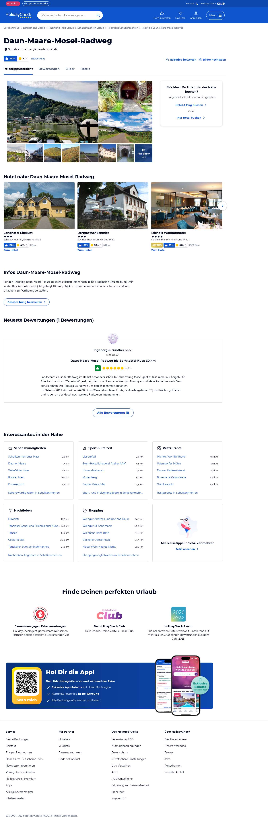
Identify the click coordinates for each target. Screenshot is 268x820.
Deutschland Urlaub (34, 27)
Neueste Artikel (174, 772)
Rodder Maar (16, 477)
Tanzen (12, 533)
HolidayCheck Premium (21, 778)
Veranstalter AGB (123, 739)
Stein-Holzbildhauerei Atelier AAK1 (104, 463)
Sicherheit (118, 792)
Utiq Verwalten (121, 765)
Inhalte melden (15, 798)
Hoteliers (64, 739)
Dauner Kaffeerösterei (171, 470)
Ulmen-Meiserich (93, 470)
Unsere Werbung (175, 746)
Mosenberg (90, 477)
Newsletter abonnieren (20, 765)
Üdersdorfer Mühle (169, 463)
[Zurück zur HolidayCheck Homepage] (18, 15)
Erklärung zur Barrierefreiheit (130, 785)
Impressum (119, 798)
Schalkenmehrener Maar (23, 456)
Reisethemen (172, 765)
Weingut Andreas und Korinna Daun (106, 519)
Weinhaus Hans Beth (96, 533)
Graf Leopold (165, 484)
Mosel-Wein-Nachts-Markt (99, 546)
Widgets (64, 746)
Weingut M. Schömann (97, 526)
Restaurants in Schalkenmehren (177, 492)
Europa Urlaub (12, 27)
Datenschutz (120, 752)
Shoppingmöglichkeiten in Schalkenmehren (111, 555)
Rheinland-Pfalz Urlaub (61, 27)
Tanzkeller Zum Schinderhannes (28, 546)
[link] (162, 15)
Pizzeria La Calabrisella (171, 477)
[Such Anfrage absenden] (98, 15)
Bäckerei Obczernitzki (96, 539)
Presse (168, 752)
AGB (114, 772)
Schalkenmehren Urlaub (90, 27)
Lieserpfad (89, 456)
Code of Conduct (69, 759)
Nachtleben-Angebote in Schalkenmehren (35, 555)
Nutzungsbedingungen (126, 746)
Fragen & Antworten (19, 752)
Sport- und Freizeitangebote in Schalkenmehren (113, 492)
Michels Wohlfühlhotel (171, 456)
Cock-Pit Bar (16, 539)
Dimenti (13, 519)
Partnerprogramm (71, 752)
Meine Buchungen (17, 739)
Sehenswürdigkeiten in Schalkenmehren (34, 492)
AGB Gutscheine (122, 778)
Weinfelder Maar (18, 470)
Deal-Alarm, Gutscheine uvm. (24, 759)
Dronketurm (16, 484)
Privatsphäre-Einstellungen (129, 759)
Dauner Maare (17, 463)
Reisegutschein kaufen (20, 772)
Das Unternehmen (176, 739)
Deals (11, 3)
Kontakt (190, 3)
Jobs (167, 759)
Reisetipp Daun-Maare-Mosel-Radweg (162, 27)
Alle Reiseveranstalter (19, 792)
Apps (9, 785)
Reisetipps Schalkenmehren (123, 27)
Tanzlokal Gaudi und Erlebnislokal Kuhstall (34, 526)
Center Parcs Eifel (94, 484)
